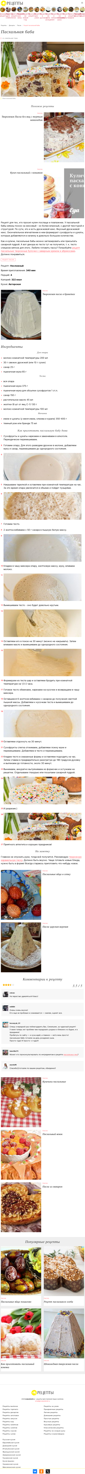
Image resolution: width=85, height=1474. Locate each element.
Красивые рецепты (52, 1425)
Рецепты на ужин (36, 16)
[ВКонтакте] (35, 1471)
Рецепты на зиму (19, 16)
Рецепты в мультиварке (65, 16)
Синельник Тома (11, 38)
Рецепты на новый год (25, 17)
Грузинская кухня (10, 1458)
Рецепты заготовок (11, 1415)
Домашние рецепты (2, 15)
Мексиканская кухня (12, 1467)
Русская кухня (9, 1439)
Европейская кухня (11, 1443)
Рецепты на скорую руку (59, 17)
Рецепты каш (8, 1421)
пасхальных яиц (71, 1054)
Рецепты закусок (10, 1418)
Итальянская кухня (11, 1449)
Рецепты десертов (10, 1412)
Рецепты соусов (9, 1431)
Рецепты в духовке (42, 16)
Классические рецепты (71, 15)
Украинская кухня (10, 1464)
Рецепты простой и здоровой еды (12, 3)
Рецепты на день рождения (48, 17)
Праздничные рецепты (76, 15)
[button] (82, 3)
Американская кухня (12, 1455)
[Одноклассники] (41, 1471)
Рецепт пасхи (8, 259)
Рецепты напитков (10, 1425)
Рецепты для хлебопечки (8, 16)
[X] (48, 1471)
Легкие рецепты (51, 1412)
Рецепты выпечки (10, 1406)
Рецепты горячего (10, 1409)
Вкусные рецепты (31, 15)
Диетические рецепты (14, 15)
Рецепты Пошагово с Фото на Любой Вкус (42, 1392)
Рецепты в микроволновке (54, 16)
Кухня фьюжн (8, 1461)
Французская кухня (11, 1452)
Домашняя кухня (10, 1446)
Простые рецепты (82, 15)
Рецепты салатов (10, 1428)
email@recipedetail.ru (42, 1401)
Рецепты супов (9, 1434)
